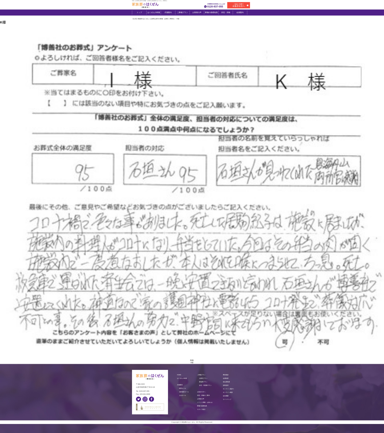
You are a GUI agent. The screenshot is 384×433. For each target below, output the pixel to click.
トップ (139, 12)
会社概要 (225, 396)
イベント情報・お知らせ (204, 402)
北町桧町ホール (184, 392)
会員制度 (225, 378)
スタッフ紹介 (201, 409)
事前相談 (225, 375)
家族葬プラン (203, 382)
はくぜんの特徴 (153, 12)
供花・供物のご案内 (203, 395)
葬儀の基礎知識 (211, 12)
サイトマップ (227, 399)
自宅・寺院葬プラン (205, 385)
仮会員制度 (226, 382)
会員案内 (240, 12)
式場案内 (168, 12)
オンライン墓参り (228, 389)
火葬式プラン (203, 378)
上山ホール (182, 395)
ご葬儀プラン (182, 12)
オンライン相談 (228, 392)
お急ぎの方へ (201, 392)
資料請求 (225, 385)
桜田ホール (182, 388)
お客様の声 (196, 12)
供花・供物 (225, 12)
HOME (179, 375)
